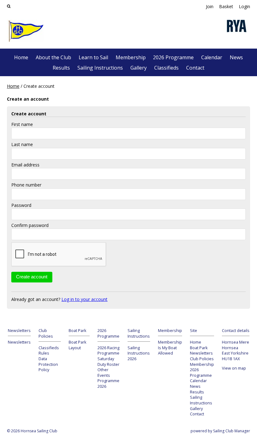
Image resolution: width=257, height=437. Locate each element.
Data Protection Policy (48, 364)
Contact (195, 67)
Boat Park (198, 347)
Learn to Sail (93, 57)
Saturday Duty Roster (108, 361)
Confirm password (30, 225)
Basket (226, 6)
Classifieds (166, 67)
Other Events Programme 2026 (108, 378)
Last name (22, 144)
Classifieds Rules (49, 350)
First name (22, 124)
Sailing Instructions (100, 67)
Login (244, 6)
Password (21, 205)
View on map (234, 368)
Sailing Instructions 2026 (139, 353)
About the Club (53, 57)
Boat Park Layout (77, 345)
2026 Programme (173, 57)
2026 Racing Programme (108, 350)
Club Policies (202, 358)
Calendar (211, 57)
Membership (131, 57)
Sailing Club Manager (231, 431)
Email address (25, 165)
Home (21, 57)
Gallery (138, 67)
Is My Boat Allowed (167, 350)
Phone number (26, 185)
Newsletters (19, 342)
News (236, 57)
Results (61, 67)
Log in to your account (84, 299)
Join (209, 6)
